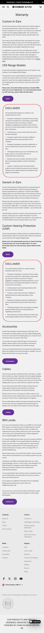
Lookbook (5, 547)
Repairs (26, 564)
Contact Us (9, 501)
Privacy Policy (6, 529)
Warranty (27, 554)
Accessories (10, 361)
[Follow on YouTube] (21, 578)
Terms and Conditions (31, 558)
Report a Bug (28, 531)
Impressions (28, 561)
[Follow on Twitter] (9, 578)
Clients (4, 525)
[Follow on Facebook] (3, 578)
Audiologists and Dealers (32, 522)
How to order (28, 551)
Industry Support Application (29, 526)
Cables (8, 412)
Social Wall (5, 554)
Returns (26, 568)
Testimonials (6, 551)
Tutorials (5, 558)
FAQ (25, 547)
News (4, 522)
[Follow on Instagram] (15, 578)
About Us (5, 518)
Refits (8, 99)
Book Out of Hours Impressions (30, 536)
